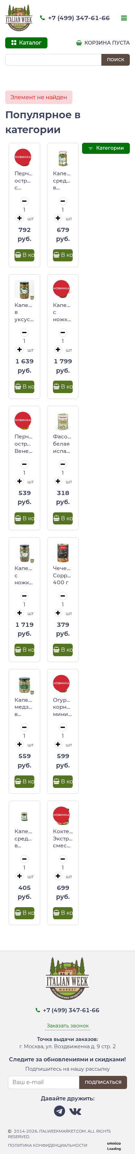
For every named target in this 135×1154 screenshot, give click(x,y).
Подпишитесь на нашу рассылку (67, 1069)
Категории (109, 148)
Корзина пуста (106, 43)
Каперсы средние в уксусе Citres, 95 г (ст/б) (24, 838)
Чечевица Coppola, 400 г (63, 575)
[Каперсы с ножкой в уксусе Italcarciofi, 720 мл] (24, 553)
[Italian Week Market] (19, 18)
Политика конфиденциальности (47, 1145)
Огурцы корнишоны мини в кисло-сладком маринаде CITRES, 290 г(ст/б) (63, 707)
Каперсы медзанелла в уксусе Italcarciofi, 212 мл (24, 707)
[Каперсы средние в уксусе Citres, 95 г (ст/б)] (24, 816)
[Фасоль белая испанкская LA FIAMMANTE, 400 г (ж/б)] (63, 421)
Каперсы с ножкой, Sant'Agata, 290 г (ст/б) (63, 312)
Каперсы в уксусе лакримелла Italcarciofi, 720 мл (24, 312)
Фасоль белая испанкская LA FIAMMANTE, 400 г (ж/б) (63, 444)
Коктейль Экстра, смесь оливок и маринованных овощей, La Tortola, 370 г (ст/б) (63, 838)
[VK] (75, 1113)
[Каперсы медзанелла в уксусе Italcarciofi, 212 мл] (24, 685)
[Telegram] (59, 1113)
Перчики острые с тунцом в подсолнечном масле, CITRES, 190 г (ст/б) (24, 181)
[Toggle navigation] (123, 18)
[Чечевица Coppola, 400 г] (63, 553)
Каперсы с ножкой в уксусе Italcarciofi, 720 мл (24, 575)
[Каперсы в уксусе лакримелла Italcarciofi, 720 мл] (24, 290)
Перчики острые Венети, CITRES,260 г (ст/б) (24, 444)
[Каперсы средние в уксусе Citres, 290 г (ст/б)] (63, 158)
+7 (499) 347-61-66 (78, 17)
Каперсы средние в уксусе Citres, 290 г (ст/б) (63, 181)
